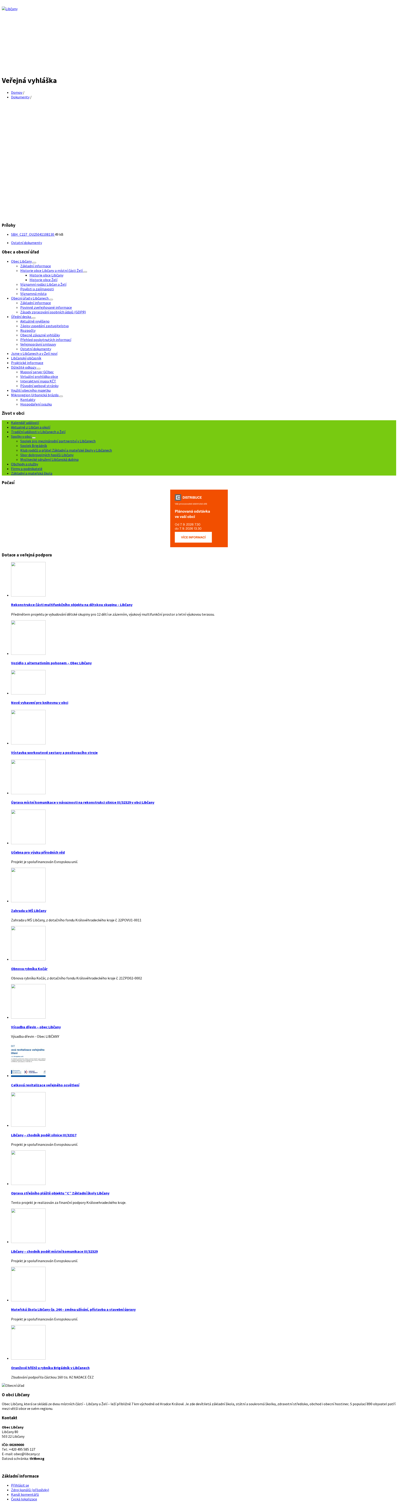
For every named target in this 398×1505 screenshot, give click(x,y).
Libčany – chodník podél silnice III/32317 (43, 1135)
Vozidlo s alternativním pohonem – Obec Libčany (51, 663)
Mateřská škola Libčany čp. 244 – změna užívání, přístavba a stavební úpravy (73, 1309)
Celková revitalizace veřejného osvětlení (45, 1085)
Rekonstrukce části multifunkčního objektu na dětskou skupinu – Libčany (71, 604)
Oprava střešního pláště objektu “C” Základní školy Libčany (60, 1193)
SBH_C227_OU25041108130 (33, 234)
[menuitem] (21, 261)
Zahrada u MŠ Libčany (28, 910)
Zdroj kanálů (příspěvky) (30, 1489)
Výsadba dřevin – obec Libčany (36, 1027)
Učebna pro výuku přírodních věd (38, 852)
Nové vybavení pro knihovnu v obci (39, 702)
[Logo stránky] (10, 8)
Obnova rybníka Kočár (29, 968)
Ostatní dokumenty (26, 242)
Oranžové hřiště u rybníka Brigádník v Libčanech (50, 1367)
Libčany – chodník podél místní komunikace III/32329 (54, 1251)
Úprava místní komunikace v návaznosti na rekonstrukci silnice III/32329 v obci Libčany (82, 802)
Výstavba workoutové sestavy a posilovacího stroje (54, 752)
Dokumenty (20, 97)
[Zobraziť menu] (34, 262)
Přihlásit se (20, 1485)
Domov (16, 92)
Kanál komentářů (25, 1494)
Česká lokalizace (24, 1499)
